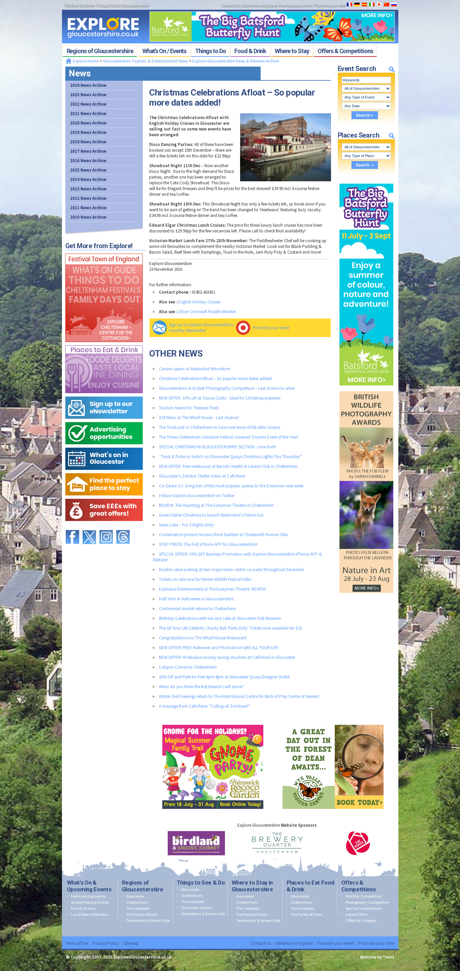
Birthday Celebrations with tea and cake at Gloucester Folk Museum (220, 618)
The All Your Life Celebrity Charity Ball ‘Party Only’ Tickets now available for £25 (230, 628)
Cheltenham (137, 902)
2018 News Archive (88, 142)
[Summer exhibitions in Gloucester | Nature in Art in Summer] (366, 390)
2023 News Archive (88, 95)
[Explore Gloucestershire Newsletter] (104, 395)
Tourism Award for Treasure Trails (189, 408)
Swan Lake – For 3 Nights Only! (186, 525)
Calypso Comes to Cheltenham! (188, 667)
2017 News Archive (88, 151)
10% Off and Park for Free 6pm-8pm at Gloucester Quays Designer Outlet (224, 677)
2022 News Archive (88, 104)
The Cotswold (137, 908)
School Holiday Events (90, 902)
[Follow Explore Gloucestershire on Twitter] (89, 527)
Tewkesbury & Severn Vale (148, 920)
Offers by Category (361, 920)
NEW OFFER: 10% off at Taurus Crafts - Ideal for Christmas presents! (220, 398)
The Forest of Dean (142, 914)
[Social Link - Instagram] (106, 527)
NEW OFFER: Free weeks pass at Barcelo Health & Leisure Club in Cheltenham (228, 466)
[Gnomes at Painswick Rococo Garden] (212, 723)
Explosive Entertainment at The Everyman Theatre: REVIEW (212, 589)
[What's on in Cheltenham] (104, 252)
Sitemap (131, 943)
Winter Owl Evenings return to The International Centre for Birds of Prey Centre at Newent (239, 696)
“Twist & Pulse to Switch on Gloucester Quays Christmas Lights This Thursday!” (230, 456)
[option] (196, 843)
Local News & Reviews (89, 914)
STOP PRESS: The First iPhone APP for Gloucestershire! (208, 544)
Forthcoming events (88, 896)
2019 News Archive (88, 132)
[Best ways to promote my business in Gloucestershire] (104, 420)
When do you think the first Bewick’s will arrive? (201, 686)
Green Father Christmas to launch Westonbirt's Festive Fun (211, 515)
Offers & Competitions (358, 886)
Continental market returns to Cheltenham (197, 608)
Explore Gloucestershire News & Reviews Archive (235, 61)
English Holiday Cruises (199, 302)
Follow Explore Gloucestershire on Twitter (196, 495)
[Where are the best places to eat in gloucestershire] (104, 344)
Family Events (83, 908)
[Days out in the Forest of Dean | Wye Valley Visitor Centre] (333, 723)
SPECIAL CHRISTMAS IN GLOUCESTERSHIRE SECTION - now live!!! (217, 447)
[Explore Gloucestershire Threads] (122, 527)
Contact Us (261, 943)
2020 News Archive (88, 123)
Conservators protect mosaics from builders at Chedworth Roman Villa (223, 534)
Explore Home (85, 61)
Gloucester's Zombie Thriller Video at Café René (202, 476)
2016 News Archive (88, 160)
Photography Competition (367, 902)
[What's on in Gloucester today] (104, 446)
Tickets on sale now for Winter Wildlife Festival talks (205, 579)
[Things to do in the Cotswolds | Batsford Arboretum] (272, 9)
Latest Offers (356, 914)
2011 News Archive (88, 208)
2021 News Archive (88, 113)
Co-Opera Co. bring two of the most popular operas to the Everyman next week (231, 486)
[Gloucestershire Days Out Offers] (104, 497)
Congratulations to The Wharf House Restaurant (203, 638)
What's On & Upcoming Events (89, 886)
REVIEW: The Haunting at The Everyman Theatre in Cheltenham (216, 505)
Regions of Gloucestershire (142, 886)
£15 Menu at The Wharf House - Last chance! (198, 417)
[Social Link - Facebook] (72, 527)
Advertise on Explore (294, 943)
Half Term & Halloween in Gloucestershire (196, 599)
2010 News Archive (88, 217)
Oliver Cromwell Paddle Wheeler (207, 311)
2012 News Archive (88, 198)
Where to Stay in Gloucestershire (252, 886)
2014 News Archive (88, 179)
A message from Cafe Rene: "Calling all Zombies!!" (204, 706)
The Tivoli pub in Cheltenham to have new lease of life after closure (219, 427)
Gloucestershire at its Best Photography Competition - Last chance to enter (227, 388)
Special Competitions (364, 908)
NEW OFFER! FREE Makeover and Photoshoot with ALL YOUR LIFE (218, 647)
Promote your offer (376, 943)
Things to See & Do (201, 882)
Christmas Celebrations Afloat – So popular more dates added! (215, 378)
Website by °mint (377, 957)
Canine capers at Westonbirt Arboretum (194, 369)
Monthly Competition (364, 896)
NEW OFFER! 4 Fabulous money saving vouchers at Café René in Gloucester (227, 657)
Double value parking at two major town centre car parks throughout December (231, 569)
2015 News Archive (88, 170)
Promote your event (271, 328)
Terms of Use (76, 943)
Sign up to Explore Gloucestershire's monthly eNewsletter (201, 327)
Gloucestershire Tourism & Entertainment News (145, 61)
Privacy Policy (106, 943)
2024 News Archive (88, 85)
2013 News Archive (88, 189)
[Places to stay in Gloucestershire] (104, 472)
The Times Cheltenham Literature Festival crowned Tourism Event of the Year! (228, 437)
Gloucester (135, 896)
